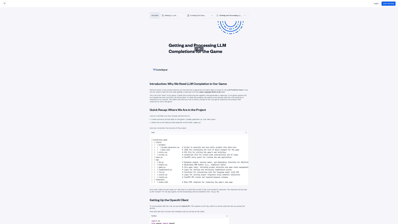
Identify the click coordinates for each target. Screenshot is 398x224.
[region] (199, 160)
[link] (4, 4)
